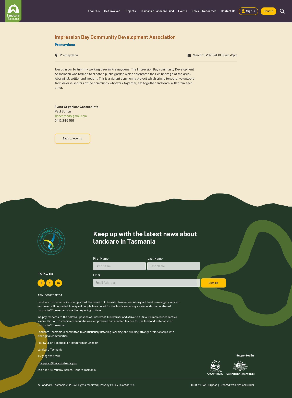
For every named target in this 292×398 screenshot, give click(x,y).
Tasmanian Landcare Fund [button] (157, 11)
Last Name (155, 258)
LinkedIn (93, 342)
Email (97, 275)
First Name (101, 258)
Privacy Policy (109, 385)
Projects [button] (130, 11)
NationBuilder (245, 385)
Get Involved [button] (112, 11)
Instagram (77, 342)
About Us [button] (94, 11)
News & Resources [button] (203, 11)
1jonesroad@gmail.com (71, 116)
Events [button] (182, 11)
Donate (268, 11)
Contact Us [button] (228, 11)
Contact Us (127, 385)
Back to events (72, 138)
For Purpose (209, 385)
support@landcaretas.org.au (58, 363)
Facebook (60, 342)
